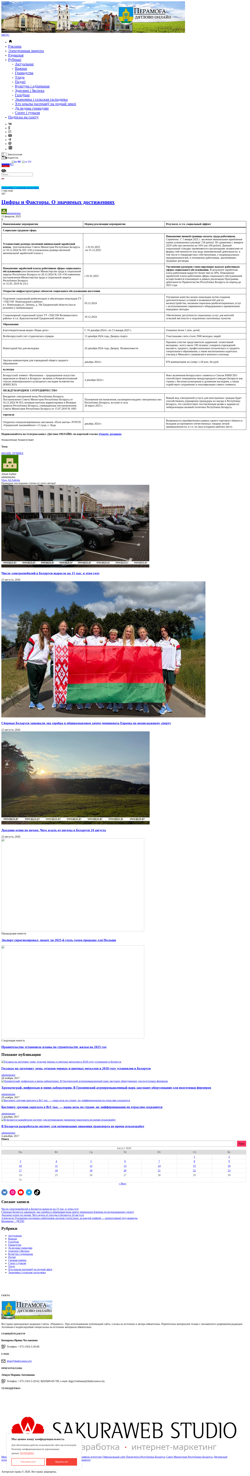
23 (229, 1170)
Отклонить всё (28, 1462)
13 (125, 1165)
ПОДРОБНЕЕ (27, 1453)
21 (159, 1170)
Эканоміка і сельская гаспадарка (41, 99)
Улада (19, 77)
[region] (44, 1451)
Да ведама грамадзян (32, 108)
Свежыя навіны (17, 1260)
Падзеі (20, 81)
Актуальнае (24, 64)
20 (125, 1170)
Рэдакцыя (15, 55)
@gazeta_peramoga (110, 434)
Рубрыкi (14, 59)
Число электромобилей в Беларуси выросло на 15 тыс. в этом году (50, 573)
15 (194, 1165)
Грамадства (24, 73)
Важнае (21, 68)
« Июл (122, 1183)
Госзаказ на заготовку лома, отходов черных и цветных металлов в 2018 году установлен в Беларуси (76, 1068)
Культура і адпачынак (32, 86)
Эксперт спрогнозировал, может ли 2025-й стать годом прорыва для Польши (58, 940)
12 (91, 1165)
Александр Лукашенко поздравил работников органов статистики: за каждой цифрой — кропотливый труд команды (69, 1218)
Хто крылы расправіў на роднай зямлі (45, 104)
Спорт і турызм (27, 112)
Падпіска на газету (23, 117)
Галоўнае (22, 95)
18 (56, 1170)
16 (229, 1165)
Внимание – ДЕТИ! (12, 1221)
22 (194, 1170)
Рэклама (14, 46)
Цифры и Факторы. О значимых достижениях (58, 202)
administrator (14, 213)
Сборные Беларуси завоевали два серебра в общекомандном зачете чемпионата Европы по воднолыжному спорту (86, 723)
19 (91, 1170)
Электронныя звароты (26, 50)
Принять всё (61, 1462)
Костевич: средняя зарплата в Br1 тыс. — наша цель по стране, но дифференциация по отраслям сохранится (81, 1107)
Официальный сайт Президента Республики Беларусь (134, 1456)
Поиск (5, 1139)
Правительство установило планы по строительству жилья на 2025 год (53, 1047)
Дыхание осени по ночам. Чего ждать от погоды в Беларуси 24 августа (53, 830)
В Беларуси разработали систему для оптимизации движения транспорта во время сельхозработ (72, 1126)
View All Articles (10, 480)
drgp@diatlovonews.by (19, 1361)
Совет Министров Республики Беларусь (189, 1456)
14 (159, 1165)
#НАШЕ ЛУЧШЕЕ (12, 453)
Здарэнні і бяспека (29, 90)
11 (56, 1165)
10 (20, 1165)
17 (20, 1170)
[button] (5, 35)
